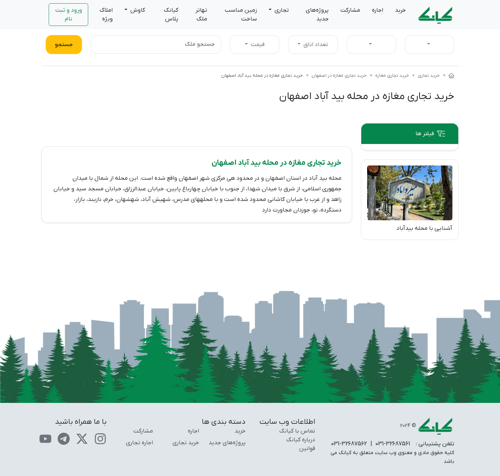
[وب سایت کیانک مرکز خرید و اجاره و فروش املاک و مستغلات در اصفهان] (451, 75)
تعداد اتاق (315, 44)
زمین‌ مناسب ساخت (241, 15)
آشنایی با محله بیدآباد (424, 228)
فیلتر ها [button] (424, 133)
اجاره (377, 10)
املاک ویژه (106, 15)
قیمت (257, 44)
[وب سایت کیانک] (436, 15)
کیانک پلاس (171, 15)
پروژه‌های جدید (317, 15)
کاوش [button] (137, 10)
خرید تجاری (185, 442)
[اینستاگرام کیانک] (100, 438)
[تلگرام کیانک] (63, 438)
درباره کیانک (300, 439)
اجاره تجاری (139, 442)
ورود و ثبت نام (68, 15)
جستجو (64, 44)
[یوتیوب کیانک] (45, 438)
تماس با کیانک (297, 431)
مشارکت (350, 10)
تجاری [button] (281, 10)
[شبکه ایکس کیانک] (82, 438)
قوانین (307, 448)
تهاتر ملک (201, 15)
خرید (400, 10)
